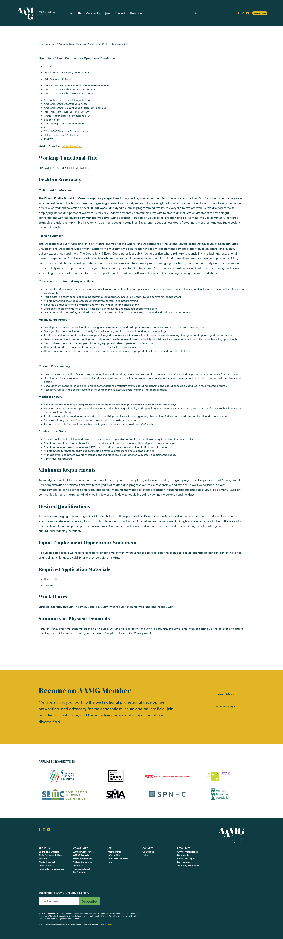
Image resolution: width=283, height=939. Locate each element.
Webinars (78, 865)
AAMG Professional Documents (187, 853)
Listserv (146, 855)
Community (93, 13)
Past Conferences (82, 858)
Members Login (260, 13)
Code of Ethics (46, 865)
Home (41, 44)
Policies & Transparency (51, 868)
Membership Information (114, 853)
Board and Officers (49, 851)
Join (107, 13)
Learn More (225, 694)
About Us (75, 13)
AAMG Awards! (47, 861)
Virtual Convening (82, 861)
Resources (136, 13)
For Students (79, 872)
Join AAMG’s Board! (118, 858)
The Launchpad (81, 868)
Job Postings (183, 861)
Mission (43, 858)
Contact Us (148, 851)
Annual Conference (83, 851)
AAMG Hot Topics (186, 858)
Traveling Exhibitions (188, 865)
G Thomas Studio (105, 924)
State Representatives (50, 855)
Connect (120, 13)
